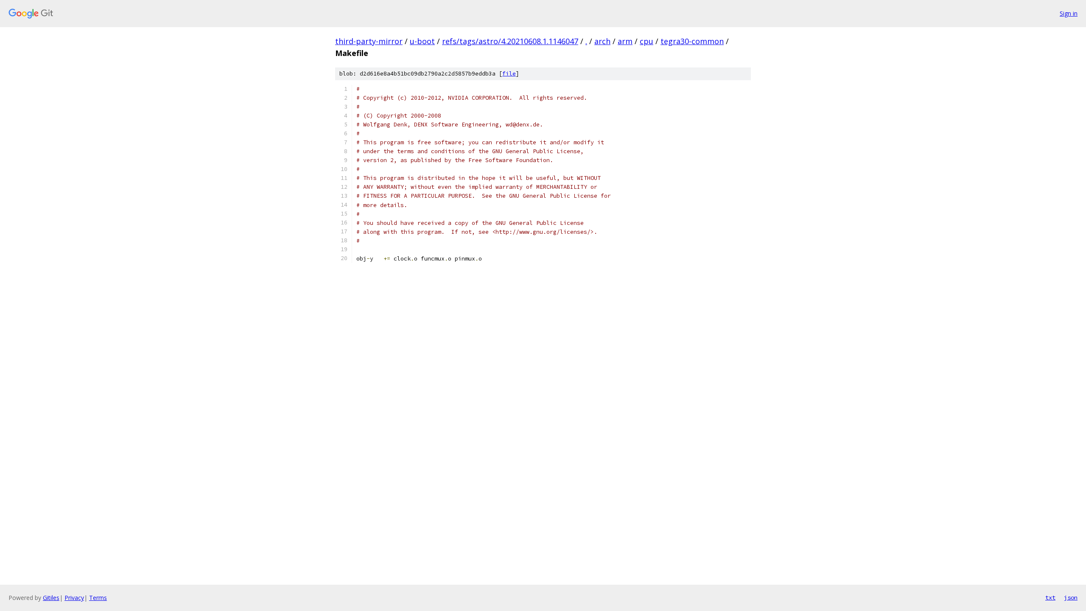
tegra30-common (692, 41)
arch (602, 41)
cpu (646, 41)
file (509, 73)
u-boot (422, 41)
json (1071, 597)
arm (625, 41)
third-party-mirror (369, 41)
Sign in (1069, 13)
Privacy (74, 598)
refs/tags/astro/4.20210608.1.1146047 (510, 41)
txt (1050, 597)
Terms (98, 598)
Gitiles (51, 598)
